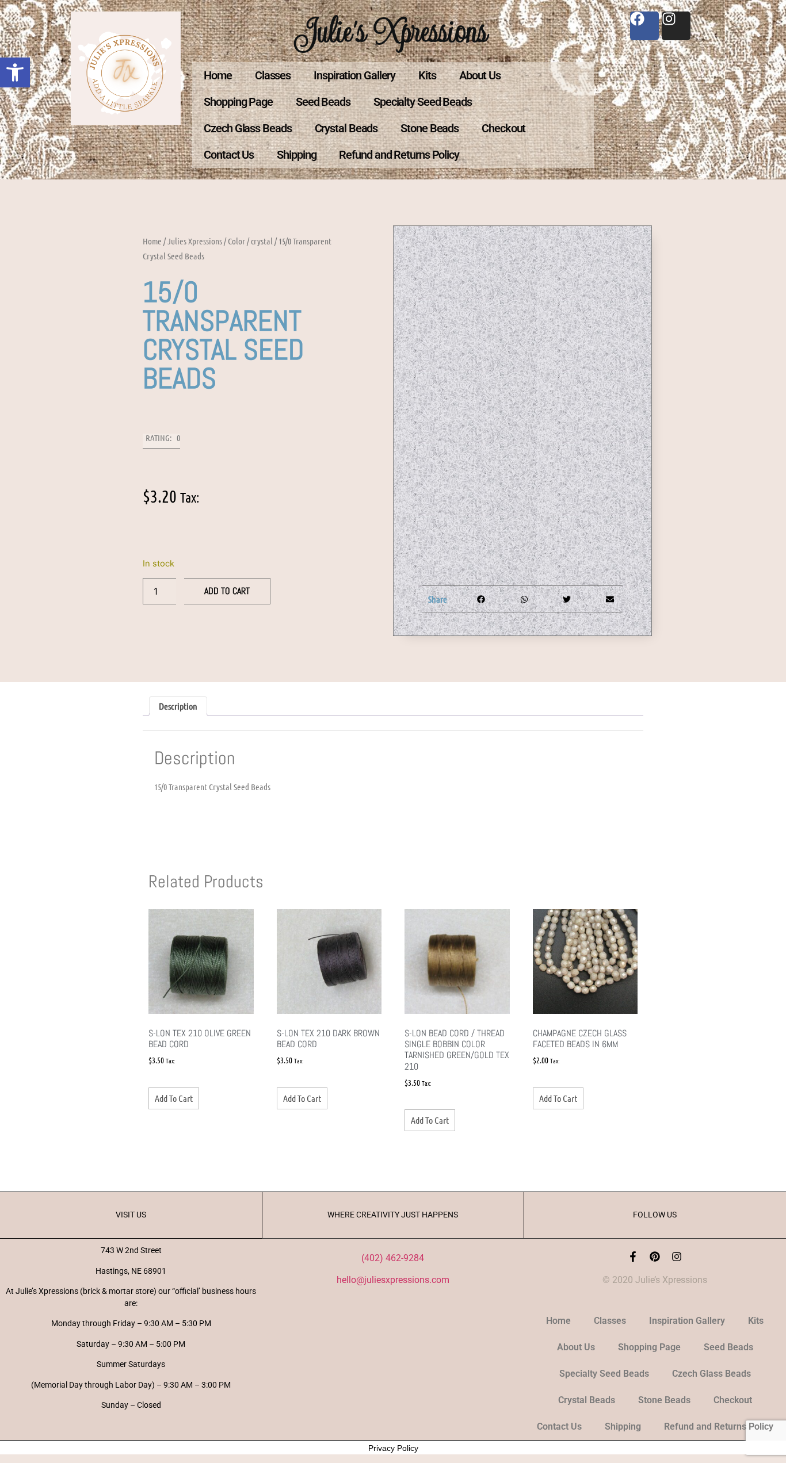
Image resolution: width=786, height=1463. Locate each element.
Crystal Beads (346, 128)
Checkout (503, 128)
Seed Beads (323, 102)
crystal (262, 241)
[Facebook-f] (633, 1256)
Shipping (296, 155)
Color (236, 241)
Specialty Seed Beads (422, 102)
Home (218, 75)
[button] (15, 72)
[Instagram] (676, 1256)
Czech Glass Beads (247, 128)
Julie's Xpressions (393, 30)
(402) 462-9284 (392, 1258)
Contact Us (229, 155)
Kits (427, 75)
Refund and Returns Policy (399, 155)
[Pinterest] (655, 1256)
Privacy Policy (393, 1448)
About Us (480, 75)
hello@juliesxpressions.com (393, 1279)
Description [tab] (178, 705)
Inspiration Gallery (354, 75)
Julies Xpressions (194, 241)
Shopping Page (238, 102)
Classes (273, 75)
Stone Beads (429, 128)
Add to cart (227, 591)
